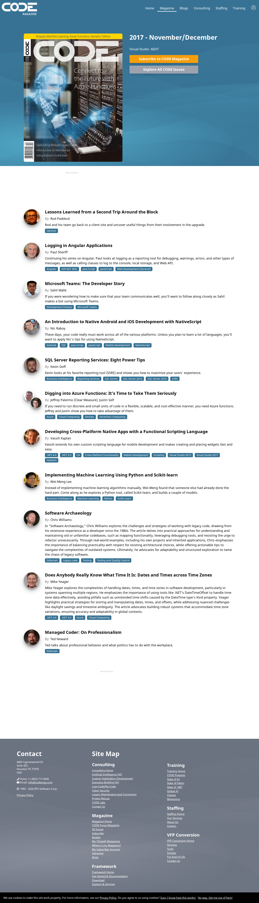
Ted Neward (59, 639)
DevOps (89, 416)
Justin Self (106, 400)
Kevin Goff (58, 366)
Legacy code (70, 560)
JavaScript (106, 269)
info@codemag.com (40, 782)
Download (98, 880)
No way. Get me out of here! (215, 897)
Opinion (51, 230)
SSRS (175, 378)
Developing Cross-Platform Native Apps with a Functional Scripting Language (126, 431)
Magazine (167, 8)
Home (149, 8)
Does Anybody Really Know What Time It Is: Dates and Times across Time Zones (128, 575)
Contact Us (98, 806)
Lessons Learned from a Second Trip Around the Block (101, 212)
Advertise (97, 853)
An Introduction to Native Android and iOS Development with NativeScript (123, 321)
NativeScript (142, 345)
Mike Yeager (59, 581)
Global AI (172, 791)
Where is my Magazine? (106, 845)
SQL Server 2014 (132, 378)
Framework (104, 866)
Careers (171, 826)
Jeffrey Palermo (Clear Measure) (73, 400)
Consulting (202, 8)
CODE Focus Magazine (105, 825)
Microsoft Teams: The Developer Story (85, 283)
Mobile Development (118, 345)
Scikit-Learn (124, 498)
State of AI (173, 779)
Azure (50, 416)
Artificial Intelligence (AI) (107, 774)
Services (172, 845)
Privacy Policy (25, 795)
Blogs (184, 8)
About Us (172, 822)
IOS (63, 345)
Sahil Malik (58, 290)
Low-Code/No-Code (104, 786)
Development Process (59, 307)
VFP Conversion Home (180, 840)
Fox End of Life (176, 857)
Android (51, 345)
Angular (51, 269)
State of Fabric (175, 783)
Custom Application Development (112, 778)
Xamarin (52, 460)
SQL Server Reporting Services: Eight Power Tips (95, 360)
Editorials (52, 560)
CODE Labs (98, 802)
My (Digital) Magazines (106, 841)
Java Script (89, 269)
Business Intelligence (59, 378)
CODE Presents (176, 775)
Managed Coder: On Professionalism (83, 632)
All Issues (97, 829)
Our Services (174, 818)
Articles (171, 853)
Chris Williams (61, 520)
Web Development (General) (134, 269)
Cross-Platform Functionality (101, 455)
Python (108, 498)
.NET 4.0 (51, 455)
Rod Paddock (60, 218)
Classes (171, 795)
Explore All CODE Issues (163, 69)
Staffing (221, 8)
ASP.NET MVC (69, 269)
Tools (170, 849)
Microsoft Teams (87, 307)
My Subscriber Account (106, 849)
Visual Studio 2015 (180, 455)
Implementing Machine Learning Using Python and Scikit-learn (111, 475)
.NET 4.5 (66, 455)
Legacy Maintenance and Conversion (114, 794)
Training (239, 8)
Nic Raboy (57, 328)
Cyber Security (100, 790)
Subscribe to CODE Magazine (164, 58)
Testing (87, 560)
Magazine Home (102, 821)
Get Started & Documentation (110, 876)
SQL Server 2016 (157, 378)
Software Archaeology (68, 513)
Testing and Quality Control (113, 560)
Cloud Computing (69, 416)
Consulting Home (102, 770)
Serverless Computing (112, 416)
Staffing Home (175, 814)
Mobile (96, 837)
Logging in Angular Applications (78, 245)
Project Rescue (101, 798)
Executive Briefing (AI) (105, 782)
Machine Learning (88, 498)
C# (78, 455)
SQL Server (111, 378)
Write (95, 857)
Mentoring (173, 799)
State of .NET (174, 787)
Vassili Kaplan (60, 438)
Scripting (158, 455)
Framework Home (103, 872)
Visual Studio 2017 (207, 455)
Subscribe (98, 833)
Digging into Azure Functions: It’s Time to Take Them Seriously (111, 393)
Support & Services (103, 884)
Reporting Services (88, 378)
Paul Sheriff (58, 252)
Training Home (176, 771)
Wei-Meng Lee (61, 481)
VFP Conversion (183, 835)
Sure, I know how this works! (178, 897)
